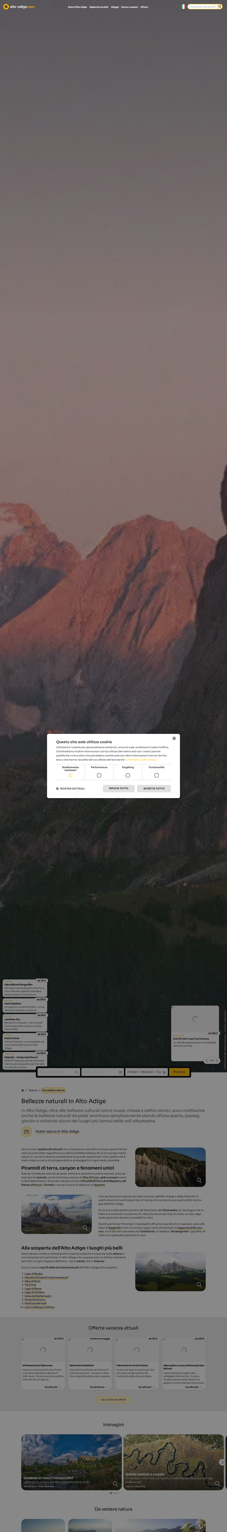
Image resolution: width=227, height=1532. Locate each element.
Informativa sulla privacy (141, 759)
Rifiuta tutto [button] (118, 788)
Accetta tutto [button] (154, 788)
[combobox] (174, 738)
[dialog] (113, 766)
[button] (70, 789)
